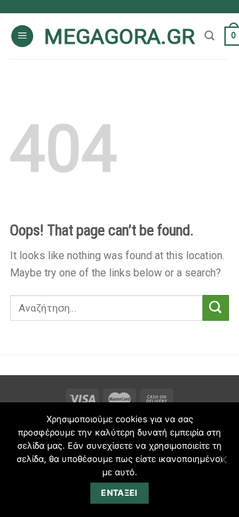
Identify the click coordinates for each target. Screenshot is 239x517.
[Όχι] (222, 463)
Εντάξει (119, 493)
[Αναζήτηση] (209, 35)
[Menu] (22, 36)
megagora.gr (119, 36)
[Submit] (215, 308)
